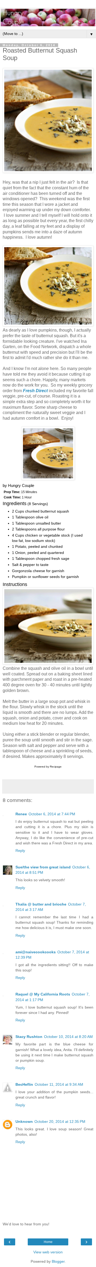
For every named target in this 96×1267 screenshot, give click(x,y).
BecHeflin (24, 1084)
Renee (21, 814)
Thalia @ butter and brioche (40, 904)
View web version (48, 1252)
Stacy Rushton (28, 1036)
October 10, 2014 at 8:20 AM (68, 1036)
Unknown (24, 1121)
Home (48, 1242)
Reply (20, 850)
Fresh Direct (35, 390)
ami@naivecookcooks (35, 952)
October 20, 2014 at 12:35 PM (59, 1121)
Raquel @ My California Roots (42, 994)
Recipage (56, 766)
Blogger (58, 1261)
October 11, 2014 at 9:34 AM (59, 1084)
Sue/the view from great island (43, 867)
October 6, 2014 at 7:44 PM (52, 814)
